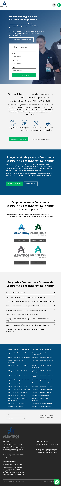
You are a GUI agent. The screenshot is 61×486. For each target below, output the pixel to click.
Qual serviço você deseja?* (20, 47)
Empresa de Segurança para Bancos (42, 357)
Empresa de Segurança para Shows (42, 389)
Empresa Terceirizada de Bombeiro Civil (43, 403)
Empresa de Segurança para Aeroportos (19, 357)
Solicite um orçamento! (18, 139)
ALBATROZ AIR (21, 240)
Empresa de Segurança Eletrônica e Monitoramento (42, 353)
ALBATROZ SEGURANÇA (38, 240)
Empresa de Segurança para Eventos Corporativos (42, 366)
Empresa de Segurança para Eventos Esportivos (18, 371)
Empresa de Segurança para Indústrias (18, 383)
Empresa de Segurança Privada (40, 395)
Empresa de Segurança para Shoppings (19, 389)
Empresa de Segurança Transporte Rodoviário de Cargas (17, 399)
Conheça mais (30, 184)
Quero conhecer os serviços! (21, 40)
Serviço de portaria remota (15, 406)
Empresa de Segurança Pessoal (16, 395)
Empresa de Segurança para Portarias (42, 383)
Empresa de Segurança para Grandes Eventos (42, 375)
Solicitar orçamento (14, 183)
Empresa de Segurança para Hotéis (42, 380)
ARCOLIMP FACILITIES (38, 263)
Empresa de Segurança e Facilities (41, 406)
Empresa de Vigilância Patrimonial (17, 403)
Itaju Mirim (10, 418)
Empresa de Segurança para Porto (17, 386)
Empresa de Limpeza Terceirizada (41, 350)
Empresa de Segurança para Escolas (18, 365)
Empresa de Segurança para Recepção (42, 386)
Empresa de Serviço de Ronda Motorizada (40, 399)
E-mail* (14, 67)
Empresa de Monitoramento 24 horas (18, 353)
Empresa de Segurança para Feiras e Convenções (42, 371)
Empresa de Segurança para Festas (17, 375)
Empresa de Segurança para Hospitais (18, 380)
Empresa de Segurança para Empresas (42, 361)
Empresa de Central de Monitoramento (18, 350)
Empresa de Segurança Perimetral (41, 392)
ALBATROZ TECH (21, 263)
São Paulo (10, 415)
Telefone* (15, 60)
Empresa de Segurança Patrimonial (17, 392)
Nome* (14, 54)
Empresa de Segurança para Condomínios (15, 361)
